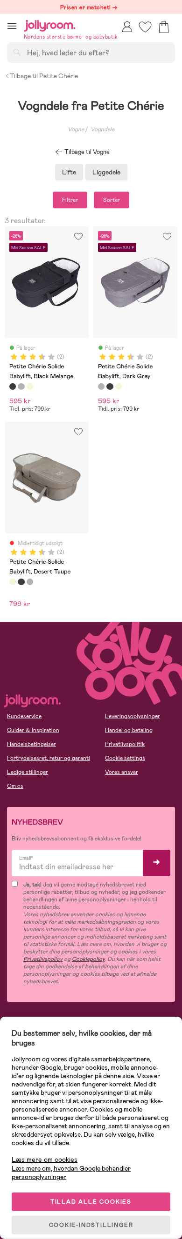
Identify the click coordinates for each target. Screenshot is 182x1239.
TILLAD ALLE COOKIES (91, 1202)
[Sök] (17, 52)
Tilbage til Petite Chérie (44, 76)
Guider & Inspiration (33, 730)
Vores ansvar (121, 772)
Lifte (69, 172)
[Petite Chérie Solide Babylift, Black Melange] (12, 386)
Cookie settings (125, 758)
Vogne (76, 129)
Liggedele (106, 172)
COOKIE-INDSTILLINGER (91, 1225)
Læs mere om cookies (44, 1159)
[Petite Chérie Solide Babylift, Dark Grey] (21, 386)
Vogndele (102, 129)
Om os (15, 786)
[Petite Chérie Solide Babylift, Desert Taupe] (30, 386)
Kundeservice (24, 716)
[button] (12, 26)
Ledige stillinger (27, 772)
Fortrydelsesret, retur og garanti (48, 758)
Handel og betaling (129, 730)
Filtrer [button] (70, 200)
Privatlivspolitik (125, 744)
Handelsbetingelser (31, 744)
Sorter (111, 200)
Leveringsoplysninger (132, 716)
